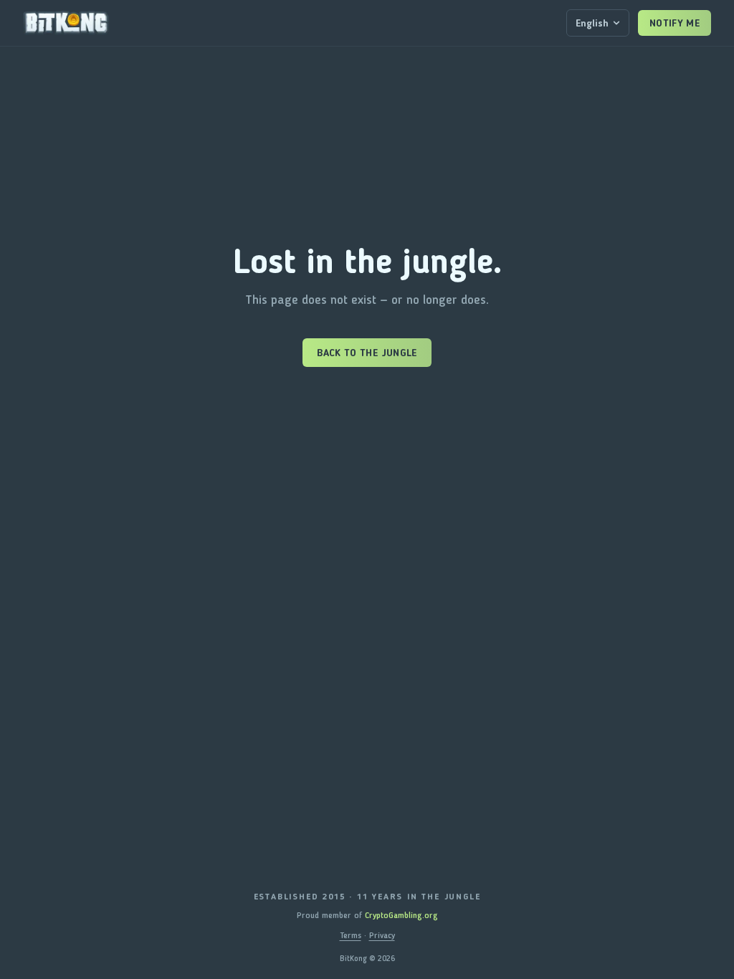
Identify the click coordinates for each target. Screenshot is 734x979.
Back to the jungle (366, 352)
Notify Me (674, 23)
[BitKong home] (66, 23)
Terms (350, 935)
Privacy (382, 935)
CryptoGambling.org (401, 915)
